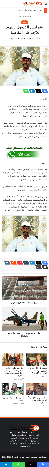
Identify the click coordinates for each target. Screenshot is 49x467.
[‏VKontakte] (6, 263)
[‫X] (37, 91)
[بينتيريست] (19, 263)
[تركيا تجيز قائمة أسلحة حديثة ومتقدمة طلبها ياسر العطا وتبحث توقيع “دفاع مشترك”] (13, 359)
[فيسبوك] (44, 91)
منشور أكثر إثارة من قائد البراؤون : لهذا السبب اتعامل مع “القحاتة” (37, 370)
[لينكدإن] (31, 91)
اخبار (19, 16)
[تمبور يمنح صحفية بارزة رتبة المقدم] (13, 389)
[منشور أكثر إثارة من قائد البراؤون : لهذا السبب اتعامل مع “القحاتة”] (36, 359)
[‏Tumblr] (25, 263)
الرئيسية (26, 16)
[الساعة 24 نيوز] (32, 4)
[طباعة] (37, 267)
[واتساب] (25, 91)
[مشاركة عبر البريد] (44, 267)
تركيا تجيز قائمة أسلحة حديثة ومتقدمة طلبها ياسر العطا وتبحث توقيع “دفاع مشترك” (14, 372)
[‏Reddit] (12, 263)
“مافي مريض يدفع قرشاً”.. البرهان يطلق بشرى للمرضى (22, 10)
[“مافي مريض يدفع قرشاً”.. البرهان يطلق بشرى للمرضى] (36, 389)
